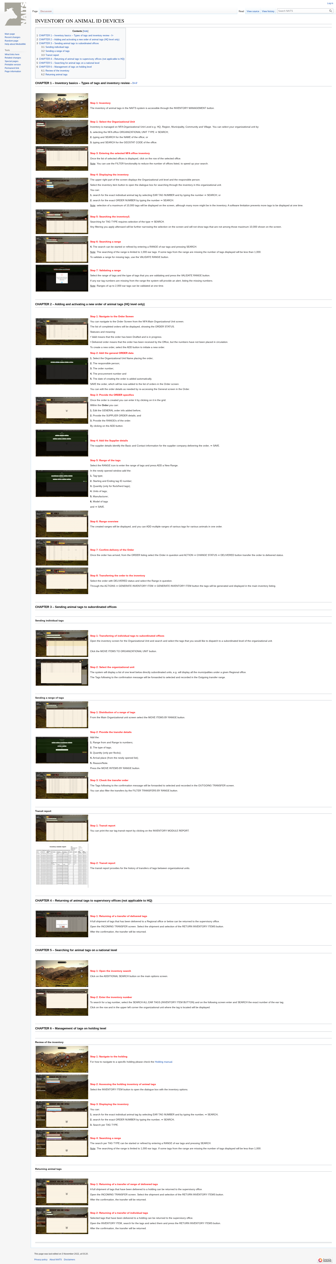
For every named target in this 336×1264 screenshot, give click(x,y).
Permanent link (12, 68)
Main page (10, 34)
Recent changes (12, 37)
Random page (11, 41)
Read (241, 11)
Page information (13, 71)
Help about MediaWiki (15, 44)
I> (133, 83)
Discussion (46, 11)
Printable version (13, 64)
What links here (12, 54)
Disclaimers (69, 1259)
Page (35, 11)
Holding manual (163, 1061)
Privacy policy (40, 1259)
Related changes (13, 58)
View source (253, 11)
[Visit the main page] (15, 14)
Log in (330, 3)
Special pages (11, 61)
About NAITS (56, 1259)
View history (268, 11)
